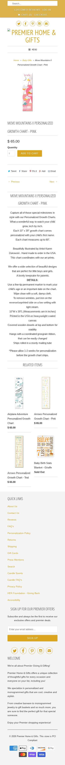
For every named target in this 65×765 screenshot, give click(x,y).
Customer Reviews (27, 10)
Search (11, 566)
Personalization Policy (19, 533)
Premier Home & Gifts (27, 736)
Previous (15, 181)
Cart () (26, 15)
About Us (12, 506)
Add (44, 171)
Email (53, 171)
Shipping (12, 546)
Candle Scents (15, 573)
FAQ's (11, 526)
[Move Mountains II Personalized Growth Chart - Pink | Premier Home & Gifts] (28, 92)
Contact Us (13, 513)
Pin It (34, 171)
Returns (12, 539)
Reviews (12, 519)
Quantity (12, 147)
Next (52, 181)
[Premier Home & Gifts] (33, 36)
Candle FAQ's (15, 580)
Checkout (41, 15)
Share (24, 171)
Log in (46, 10)
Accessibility (14, 600)
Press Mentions (16, 559)
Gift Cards (13, 553)
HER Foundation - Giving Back (24, 593)
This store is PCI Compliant (42, 738)
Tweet (13, 171)
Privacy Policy (15, 586)
